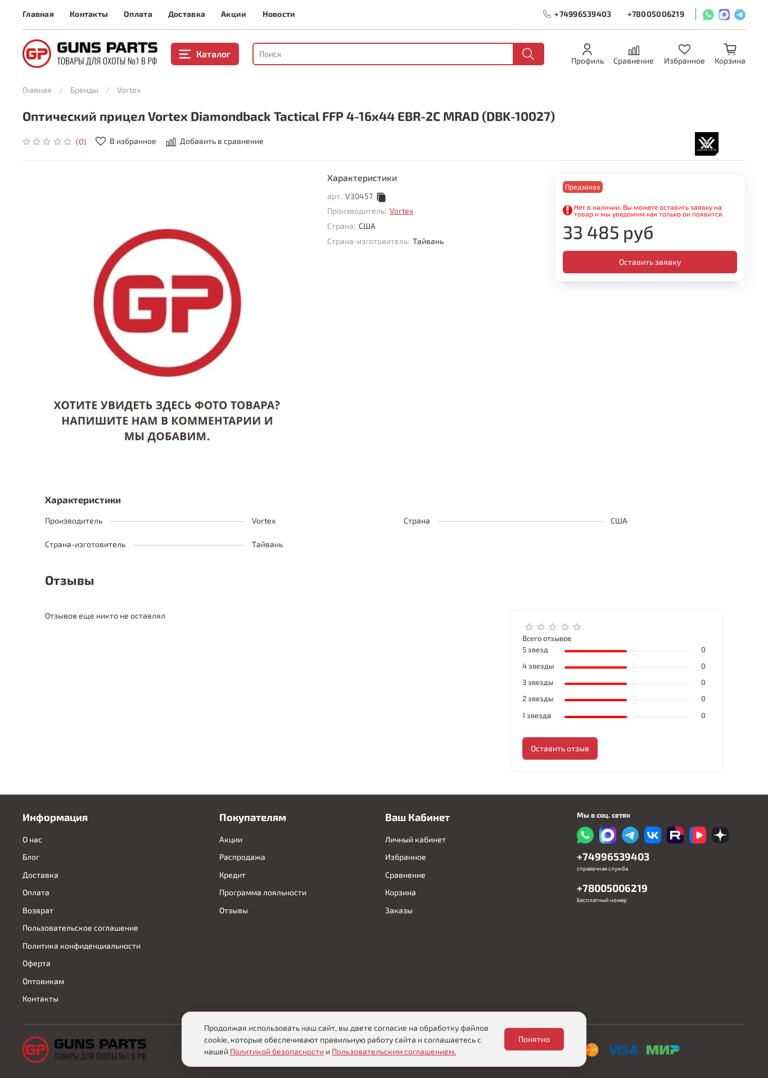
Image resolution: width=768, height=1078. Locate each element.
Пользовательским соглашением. (394, 1051)
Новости (279, 14)
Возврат (37, 910)
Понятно (534, 1039)
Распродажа (242, 857)
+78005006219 (655, 14)
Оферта (36, 963)
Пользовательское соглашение (80, 927)
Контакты (89, 14)
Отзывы (233, 910)
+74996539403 (582, 14)
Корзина (400, 892)
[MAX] (724, 14)
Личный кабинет (415, 839)
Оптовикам (43, 981)
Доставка (186, 14)
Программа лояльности (262, 892)
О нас (32, 839)
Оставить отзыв (560, 748)
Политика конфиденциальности (81, 945)
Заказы (399, 910)
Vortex (129, 89)
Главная (38, 14)
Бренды (84, 89)
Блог (30, 857)
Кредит (232, 874)
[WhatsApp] (708, 14)
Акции (233, 14)
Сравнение (405, 874)
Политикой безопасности (277, 1051)
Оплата (138, 14)
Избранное (405, 857)
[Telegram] (740, 14)
